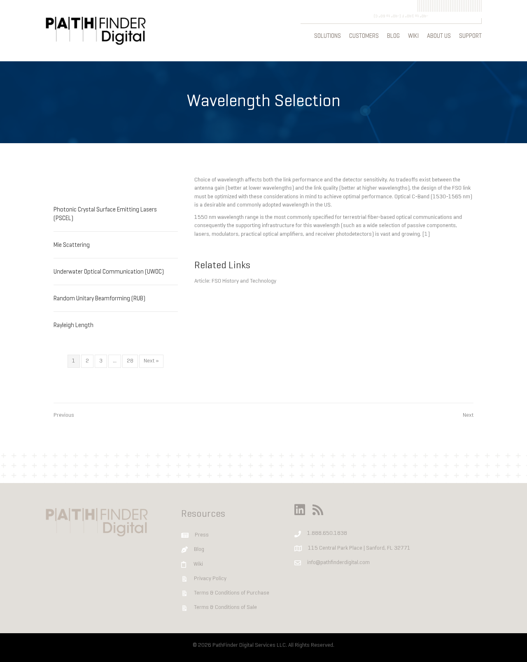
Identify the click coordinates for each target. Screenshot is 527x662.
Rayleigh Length (73, 326)
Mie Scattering (72, 245)
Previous (64, 415)
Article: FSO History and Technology (235, 281)
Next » (151, 361)
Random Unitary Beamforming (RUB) (99, 299)
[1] (426, 234)
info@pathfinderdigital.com (338, 563)
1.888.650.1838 (327, 533)
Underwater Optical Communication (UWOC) (109, 272)
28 (130, 361)
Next (468, 415)
